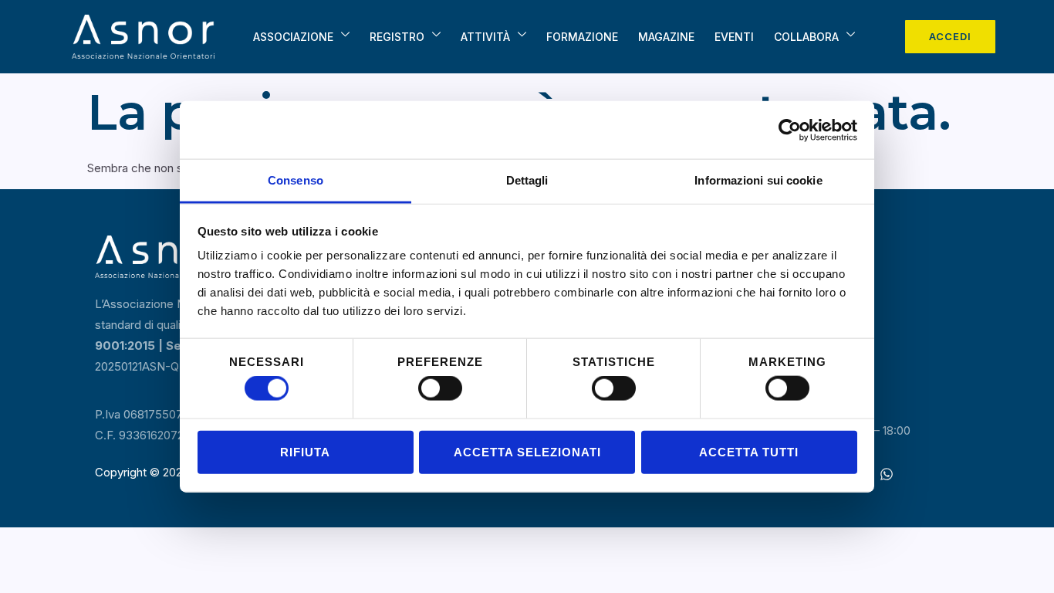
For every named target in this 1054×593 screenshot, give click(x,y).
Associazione (293, 36)
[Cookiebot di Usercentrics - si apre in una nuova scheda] (789, 129)
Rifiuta (305, 451)
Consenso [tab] (295, 180)
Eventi (734, 36)
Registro (397, 36)
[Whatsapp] (887, 474)
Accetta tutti (749, 451)
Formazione (582, 36)
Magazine (666, 36)
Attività (485, 36)
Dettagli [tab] (527, 180)
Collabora (806, 36)
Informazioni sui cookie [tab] (758, 180)
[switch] (440, 388)
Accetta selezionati (527, 451)
